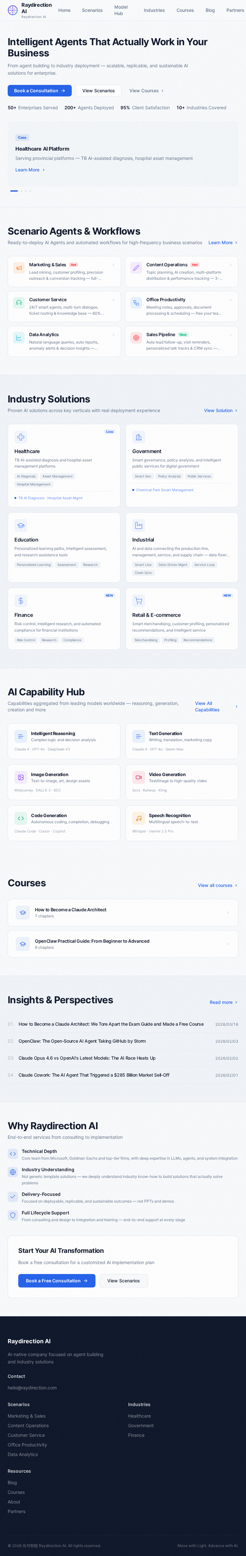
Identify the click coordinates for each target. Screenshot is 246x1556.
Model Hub (120, 10)
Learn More (221, 242)
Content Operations (28, 1425)
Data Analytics (23, 1454)
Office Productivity (27, 1444)
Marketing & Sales (26, 1416)
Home (64, 10)
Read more (221, 1002)
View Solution (218, 410)
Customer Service (26, 1435)
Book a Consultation (36, 90)
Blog (210, 10)
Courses (185, 10)
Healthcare (139, 1416)
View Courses (144, 90)
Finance (136, 1435)
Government (141, 1425)
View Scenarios (98, 90)
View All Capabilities (207, 706)
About (14, 1501)
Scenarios (92, 10)
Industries (154, 10)
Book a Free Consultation (53, 1280)
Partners (16, 1511)
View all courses (215, 885)
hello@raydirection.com (32, 1387)
